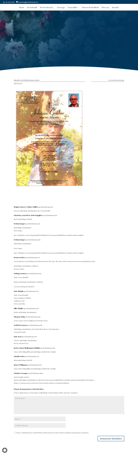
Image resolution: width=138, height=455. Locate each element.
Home (21, 7)
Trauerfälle (72, 7)
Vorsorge (61, 7)
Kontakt (115, 7)
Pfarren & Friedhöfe (90, 7)
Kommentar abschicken (111, 438)
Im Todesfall (32, 7)
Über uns (105, 7)
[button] (4, 450)
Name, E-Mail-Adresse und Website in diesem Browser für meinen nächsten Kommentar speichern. (52, 433)
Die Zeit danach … (47, 7)
